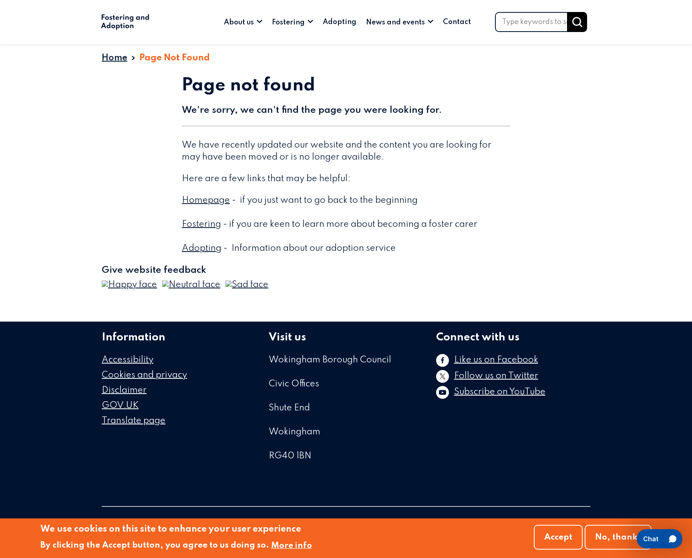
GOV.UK (120, 405)
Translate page (133, 420)
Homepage (206, 200)
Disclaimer (124, 390)
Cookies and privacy (144, 375)
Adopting (339, 22)
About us (239, 22)
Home (114, 58)
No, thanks (618, 537)
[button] (129, 285)
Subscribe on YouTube (499, 392)
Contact (457, 22)
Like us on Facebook (496, 360)
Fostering (289, 22)
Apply (577, 22)
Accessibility (127, 360)
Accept (558, 537)
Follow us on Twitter (496, 376)
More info (291, 546)
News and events (396, 22)
